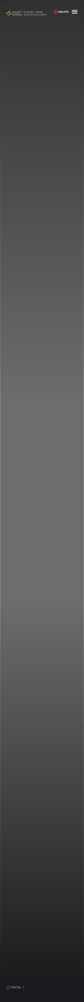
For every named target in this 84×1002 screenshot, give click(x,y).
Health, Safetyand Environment (36, 13)
